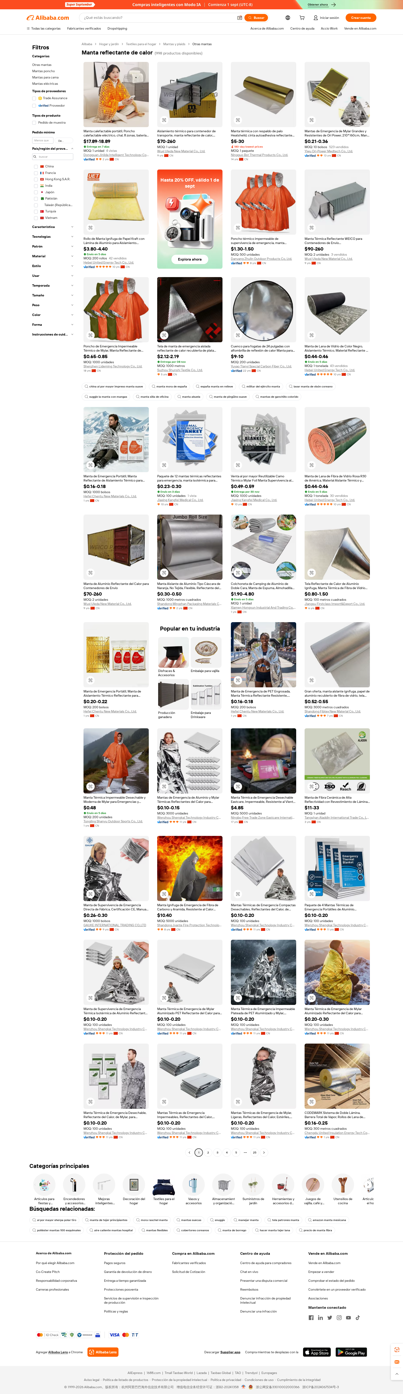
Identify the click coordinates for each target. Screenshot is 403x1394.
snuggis (220, 1220)
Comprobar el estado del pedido (331, 1280)
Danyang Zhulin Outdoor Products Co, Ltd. (261, 259)
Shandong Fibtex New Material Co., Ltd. (333, 711)
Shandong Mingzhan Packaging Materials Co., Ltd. (189, 604)
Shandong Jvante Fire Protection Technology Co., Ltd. (189, 925)
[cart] (302, 18)
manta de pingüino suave (230, 396)
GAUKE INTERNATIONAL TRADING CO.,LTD (114, 925)
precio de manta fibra (318, 1230)
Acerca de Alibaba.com (53, 1253)
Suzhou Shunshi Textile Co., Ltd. (180, 370)
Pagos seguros (114, 1263)
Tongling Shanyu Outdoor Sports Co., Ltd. (113, 821)
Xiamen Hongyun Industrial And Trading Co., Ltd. (263, 607)
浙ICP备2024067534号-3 (320, 1387)
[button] (240, 17)
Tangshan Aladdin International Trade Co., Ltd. (337, 817)
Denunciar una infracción (258, 1311)
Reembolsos (249, 1289)
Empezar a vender (321, 1272)
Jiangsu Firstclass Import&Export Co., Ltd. (335, 604)
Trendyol (251, 1373)
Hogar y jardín (109, 44)
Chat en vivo (249, 1272)
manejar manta (248, 1220)
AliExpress (135, 1373)
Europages (269, 1373)
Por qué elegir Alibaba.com (55, 1263)
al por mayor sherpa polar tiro (56, 1220)
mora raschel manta (154, 1220)
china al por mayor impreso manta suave (116, 386)
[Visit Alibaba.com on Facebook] (311, 1317)
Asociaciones (318, 1298)
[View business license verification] (243, 1387)
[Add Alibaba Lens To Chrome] (102, 1352)
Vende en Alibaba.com (324, 1263)
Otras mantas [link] (202, 44)
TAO (238, 1373)
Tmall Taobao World (179, 1373)
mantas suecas (191, 1220)
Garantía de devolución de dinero (128, 1272)
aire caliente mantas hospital (113, 1230)
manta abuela (191, 396)
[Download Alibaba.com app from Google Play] (351, 1352)
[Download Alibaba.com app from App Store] (317, 1352)
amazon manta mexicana (329, 1220)
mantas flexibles (157, 1230)
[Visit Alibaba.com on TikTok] (358, 1317)
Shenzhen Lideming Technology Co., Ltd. (112, 366)
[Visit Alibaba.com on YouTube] (348, 1317)
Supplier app (230, 1352)
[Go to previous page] (189, 1152)
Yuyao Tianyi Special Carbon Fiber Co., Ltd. (261, 366)
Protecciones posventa (121, 1289)
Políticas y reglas (116, 1311)
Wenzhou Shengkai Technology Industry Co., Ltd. (189, 817)
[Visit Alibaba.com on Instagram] (339, 1317)
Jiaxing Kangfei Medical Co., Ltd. (180, 500)
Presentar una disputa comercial (263, 1280)
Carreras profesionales (52, 1289)
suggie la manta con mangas (108, 396)
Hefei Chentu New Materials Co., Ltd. (110, 496)
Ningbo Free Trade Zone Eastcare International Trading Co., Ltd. (263, 817)
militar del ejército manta (263, 386)
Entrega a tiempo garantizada (125, 1280)
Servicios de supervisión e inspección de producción (131, 1300)
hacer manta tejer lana (275, 1230)
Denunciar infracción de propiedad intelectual (265, 1300)
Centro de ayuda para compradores (266, 1263)
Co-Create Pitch (48, 1272)
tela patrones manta (285, 1220)
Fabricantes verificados (189, 1263)
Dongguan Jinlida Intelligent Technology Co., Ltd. (116, 155)
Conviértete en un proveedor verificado (337, 1289)
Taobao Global (221, 1373)
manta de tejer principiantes (108, 1220)
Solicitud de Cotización (188, 1272)
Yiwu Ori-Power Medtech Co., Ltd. (329, 151)
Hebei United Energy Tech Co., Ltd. (108, 262)
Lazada (202, 1373)
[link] (397, 1350)
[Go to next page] (264, 1152)
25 (254, 1152)
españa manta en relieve (217, 386)
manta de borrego (234, 1230)
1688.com (153, 1373)
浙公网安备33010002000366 (277, 1387)
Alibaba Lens (58, 1352)
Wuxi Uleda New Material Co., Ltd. (181, 151)
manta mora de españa (171, 386)
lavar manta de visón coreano (313, 386)
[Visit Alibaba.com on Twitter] (330, 1317)
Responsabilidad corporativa (56, 1280)
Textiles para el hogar (141, 44)
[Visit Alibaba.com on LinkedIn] (320, 1317)
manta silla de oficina (155, 396)
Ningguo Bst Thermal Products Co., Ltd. (259, 155)
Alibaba (87, 44)
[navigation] (52, 599)
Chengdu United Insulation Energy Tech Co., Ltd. (337, 1133)
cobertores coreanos (195, 1230)
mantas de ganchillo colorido (279, 396)
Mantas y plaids (174, 44)
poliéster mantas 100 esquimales (59, 1230)
